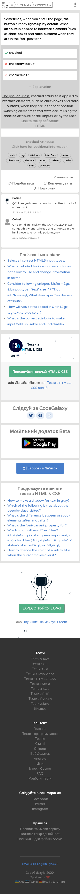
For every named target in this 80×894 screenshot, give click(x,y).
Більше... (40, 709)
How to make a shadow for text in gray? (38, 501)
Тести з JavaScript (40, 674)
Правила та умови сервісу (40, 829)
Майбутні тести (40, 778)
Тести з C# (40, 669)
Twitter (40, 804)
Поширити (46, 188)
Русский (53, 864)
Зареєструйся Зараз (41, 608)
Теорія (40, 739)
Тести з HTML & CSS (40, 679)
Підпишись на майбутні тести (45, 622)
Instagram (40, 809)
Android (40, 759)
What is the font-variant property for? (37, 525)
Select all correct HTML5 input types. (36, 260)
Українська (29, 864)
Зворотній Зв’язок (42, 468)
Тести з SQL (40, 689)
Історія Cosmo (40, 769)
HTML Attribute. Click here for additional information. (40, 134)
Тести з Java (40, 659)
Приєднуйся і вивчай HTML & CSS (40, 372)
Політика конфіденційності (40, 834)
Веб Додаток (40, 754)
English (42, 864)
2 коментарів (63, 177)
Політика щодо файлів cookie (40, 839)
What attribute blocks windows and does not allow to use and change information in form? (39, 272)
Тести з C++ (40, 664)
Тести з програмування (40, 734)
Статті (40, 744)
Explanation (41, 87)
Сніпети (40, 749)
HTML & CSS (24, 5)
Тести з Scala (40, 684)
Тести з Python (40, 699)
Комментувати (59, 183)
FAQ (40, 773)
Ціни (40, 764)
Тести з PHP (40, 694)
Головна (40, 729)
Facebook (40, 799)
